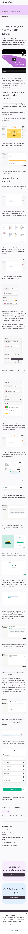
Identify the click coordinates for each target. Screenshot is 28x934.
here (13, 586)
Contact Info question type (8, 842)
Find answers (14, 875)
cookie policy (8, 924)
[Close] (26, 913)
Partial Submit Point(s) (16, 103)
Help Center (5, 11)
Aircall (21, 80)
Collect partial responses (8, 830)
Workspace (5, 616)
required (4, 249)
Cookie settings (14, 930)
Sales (19, 11)
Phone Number (14, 213)
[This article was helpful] (3, 811)
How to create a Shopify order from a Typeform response (13, 833)
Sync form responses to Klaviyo (9, 845)
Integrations (13, 11)
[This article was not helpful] (7, 811)
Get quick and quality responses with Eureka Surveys (13, 838)
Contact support (14, 897)
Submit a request (17, 815)
